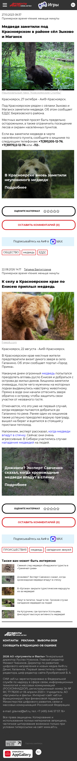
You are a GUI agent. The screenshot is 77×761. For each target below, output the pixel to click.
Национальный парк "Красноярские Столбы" (31, 92)
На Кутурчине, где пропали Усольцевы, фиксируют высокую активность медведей (41, 613)
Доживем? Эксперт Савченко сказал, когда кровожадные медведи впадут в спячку (34, 472)
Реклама (28, 640)
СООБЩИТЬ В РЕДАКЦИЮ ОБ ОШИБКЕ (29, 645)
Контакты (10, 640)
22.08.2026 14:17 (11, 269)
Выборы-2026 (47, 640)
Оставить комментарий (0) (39, 225)
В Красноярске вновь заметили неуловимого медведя (35, 177)
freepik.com (9, 342)
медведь (48, 373)
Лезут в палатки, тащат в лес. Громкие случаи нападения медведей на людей (42, 601)
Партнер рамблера (33, 743)
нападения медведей (18, 442)
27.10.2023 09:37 (11, 14)
